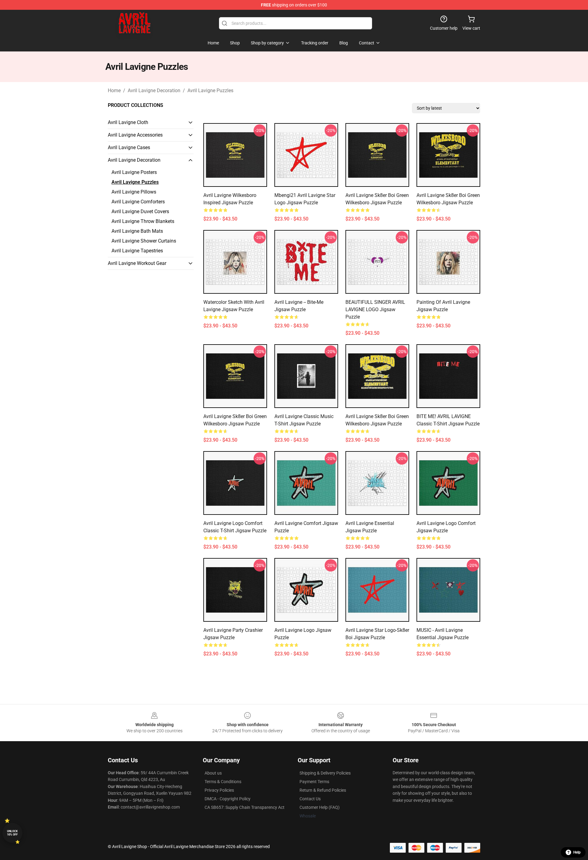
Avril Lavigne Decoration (154, 90)
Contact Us (310, 798)
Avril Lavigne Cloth (128, 122)
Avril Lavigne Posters (134, 172)
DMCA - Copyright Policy (228, 798)
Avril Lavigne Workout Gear (137, 263)
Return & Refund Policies (323, 790)
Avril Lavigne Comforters (138, 202)
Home (114, 90)
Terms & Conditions (223, 781)
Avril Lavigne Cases (129, 147)
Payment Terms (314, 781)
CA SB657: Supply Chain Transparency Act (245, 807)
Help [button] (577, 852)
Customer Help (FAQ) (320, 807)
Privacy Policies (219, 790)
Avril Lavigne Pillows (133, 192)
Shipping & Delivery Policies (325, 773)
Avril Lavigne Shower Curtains (143, 241)
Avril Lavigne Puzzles (210, 90)
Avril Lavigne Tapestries (137, 251)
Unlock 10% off (12, 833)
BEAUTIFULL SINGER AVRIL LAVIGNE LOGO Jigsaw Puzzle (375, 309)
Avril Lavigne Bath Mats (137, 231)
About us (213, 773)
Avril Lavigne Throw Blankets (142, 221)
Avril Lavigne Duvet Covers (140, 211)
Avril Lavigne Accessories (135, 135)
